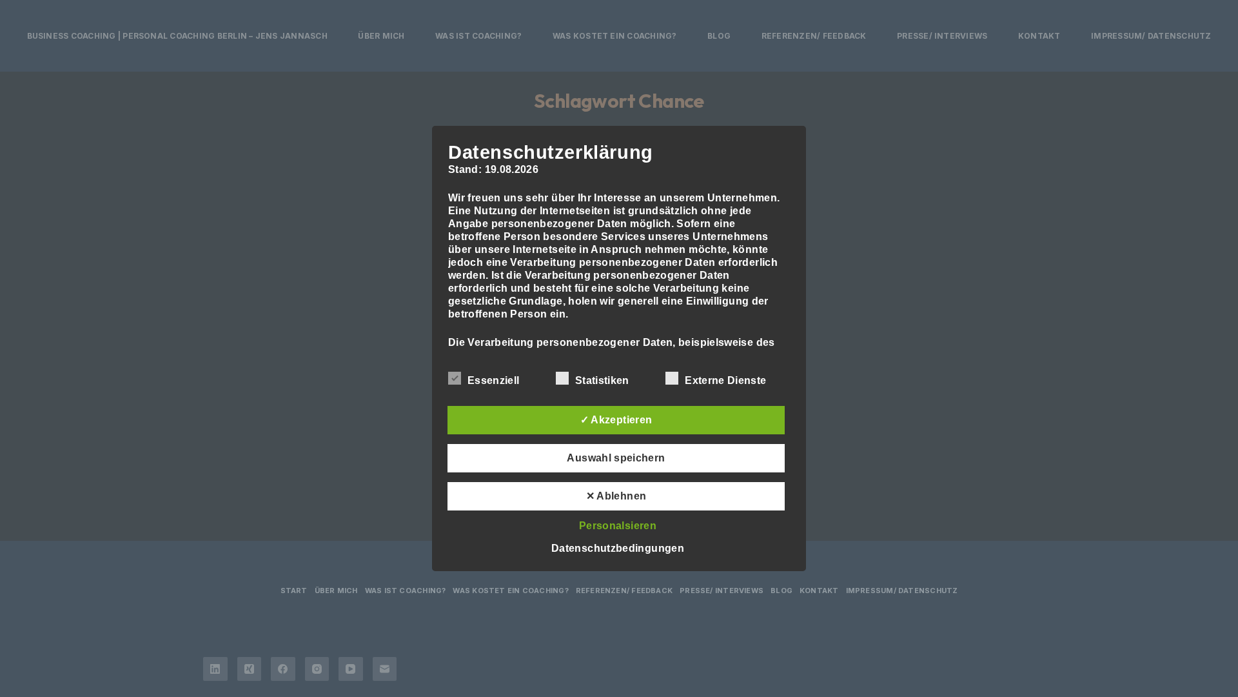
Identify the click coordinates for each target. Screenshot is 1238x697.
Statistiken (602, 380)
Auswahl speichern (616, 457)
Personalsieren (617, 525)
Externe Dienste (725, 380)
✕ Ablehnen (616, 495)
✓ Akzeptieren (616, 419)
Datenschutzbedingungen (617, 548)
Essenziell (493, 380)
